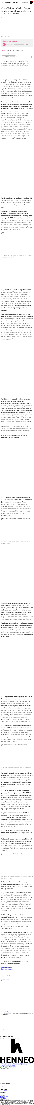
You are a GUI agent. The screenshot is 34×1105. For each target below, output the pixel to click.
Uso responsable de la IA (10, 1065)
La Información (3, 1085)
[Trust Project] (5, 967)
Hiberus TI (2, 1094)
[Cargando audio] (4, 44)
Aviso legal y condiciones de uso (6, 1063)
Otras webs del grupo (4, 1068)
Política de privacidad (17, 1063)
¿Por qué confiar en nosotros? (7, 969)
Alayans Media (3, 1087)
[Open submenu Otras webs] (13, 1082)
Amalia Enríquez (6, 53)
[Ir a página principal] (12, 2)
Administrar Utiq (8, 1064)
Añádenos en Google (10, 57)
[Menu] (2, 2)
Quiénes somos (18, 1064)
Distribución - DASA (4, 1096)
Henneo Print (2, 1097)
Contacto (13, 1064)
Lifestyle (3, 50)
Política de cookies (25, 1063)
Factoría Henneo (3, 1090)
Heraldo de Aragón (4, 1086)
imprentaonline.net (4, 1098)
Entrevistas (3, 976)
